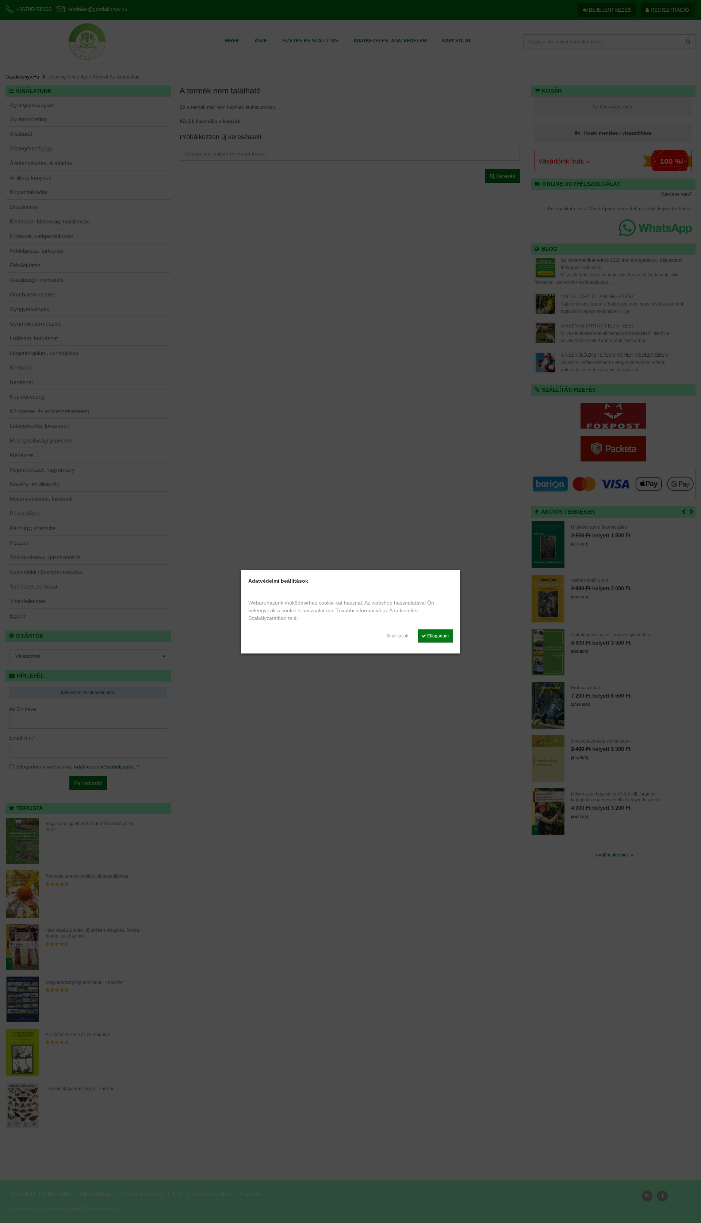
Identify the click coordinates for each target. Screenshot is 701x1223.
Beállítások (397, 636)
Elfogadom (437, 636)
